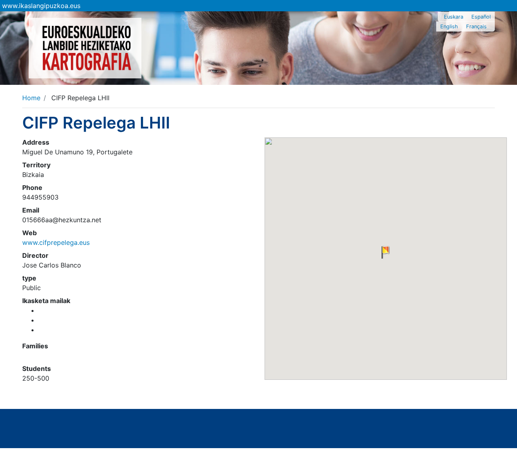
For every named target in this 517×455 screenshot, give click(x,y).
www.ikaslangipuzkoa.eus (41, 6)
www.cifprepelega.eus (56, 242)
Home (31, 98)
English (449, 26)
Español (481, 17)
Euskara (453, 17)
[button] (386, 252)
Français (476, 26)
